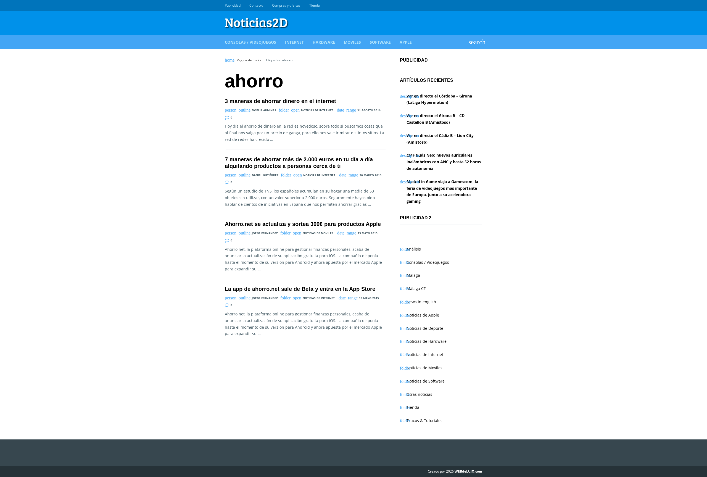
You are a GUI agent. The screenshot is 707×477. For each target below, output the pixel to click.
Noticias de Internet (317, 110)
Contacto (256, 5)
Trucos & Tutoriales (424, 420)
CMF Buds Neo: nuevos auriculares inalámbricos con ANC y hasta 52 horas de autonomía (444, 161)
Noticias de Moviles (318, 233)
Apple (406, 42)
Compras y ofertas (286, 5)
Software (380, 42)
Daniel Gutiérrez (265, 175)
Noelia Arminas (264, 110)
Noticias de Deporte (425, 328)
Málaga (413, 275)
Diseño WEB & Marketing (473, 5)
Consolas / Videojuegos (250, 42)
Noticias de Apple (423, 315)
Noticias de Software (426, 381)
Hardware (324, 42)
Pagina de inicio (249, 60)
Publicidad (233, 5)
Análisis (414, 249)
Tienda (314, 5)
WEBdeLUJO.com (468, 471)
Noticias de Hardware (427, 341)
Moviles (352, 42)
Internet (294, 42)
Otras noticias (419, 394)
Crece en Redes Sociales (479, 5)
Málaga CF (416, 288)
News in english (421, 301)
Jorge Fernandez (265, 233)
